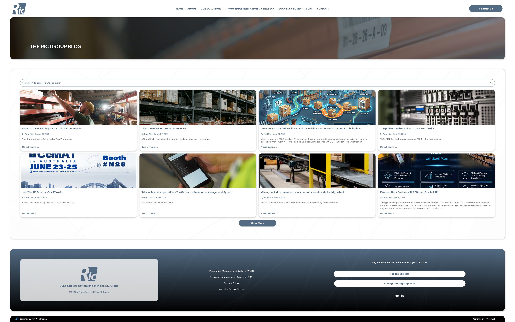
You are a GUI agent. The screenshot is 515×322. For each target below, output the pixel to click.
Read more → (30, 147)
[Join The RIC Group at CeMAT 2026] (78, 170)
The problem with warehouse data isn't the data (407, 128)
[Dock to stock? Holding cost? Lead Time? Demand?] (78, 107)
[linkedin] (402, 296)
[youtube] (397, 296)
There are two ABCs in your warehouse (163, 128)
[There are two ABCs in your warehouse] (197, 107)
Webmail (490, 319)
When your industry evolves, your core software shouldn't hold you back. (303, 192)
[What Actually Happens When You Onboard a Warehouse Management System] (197, 170)
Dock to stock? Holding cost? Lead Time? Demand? (51, 128)
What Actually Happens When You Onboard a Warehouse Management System (186, 192)
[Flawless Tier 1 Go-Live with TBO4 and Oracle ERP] (436, 170)
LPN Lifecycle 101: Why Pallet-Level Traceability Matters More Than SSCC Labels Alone (311, 128)
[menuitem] (179, 8)
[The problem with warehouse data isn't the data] (436, 107)
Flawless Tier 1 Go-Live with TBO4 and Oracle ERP (409, 192)
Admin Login (478, 319)
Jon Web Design (39, 319)
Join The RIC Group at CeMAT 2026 (42, 192)
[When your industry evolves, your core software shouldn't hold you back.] (317, 170)
